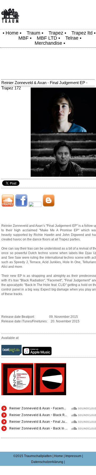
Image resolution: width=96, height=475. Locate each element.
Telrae (71, 38)
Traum (33, 33)
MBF (23, 38)
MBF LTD (47, 38)
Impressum (73, 456)
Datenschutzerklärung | (48, 462)
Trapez (56, 33)
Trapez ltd (82, 33)
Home (12, 33)
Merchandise (48, 43)
